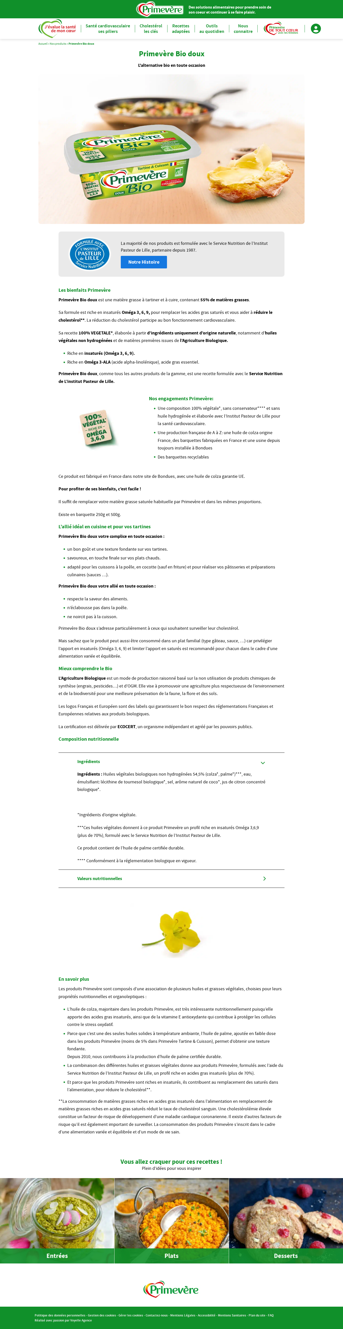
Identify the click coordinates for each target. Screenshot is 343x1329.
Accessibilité (206, 1315)
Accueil (42, 43)
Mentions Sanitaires (232, 1315)
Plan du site (257, 1315)
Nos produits (58, 43)
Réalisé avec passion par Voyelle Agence (63, 1320)
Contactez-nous (157, 1315)
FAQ (271, 1315)
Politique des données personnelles (60, 1315)
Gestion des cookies (102, 1315)
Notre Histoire (143, 262)
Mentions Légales (182, 1315)
